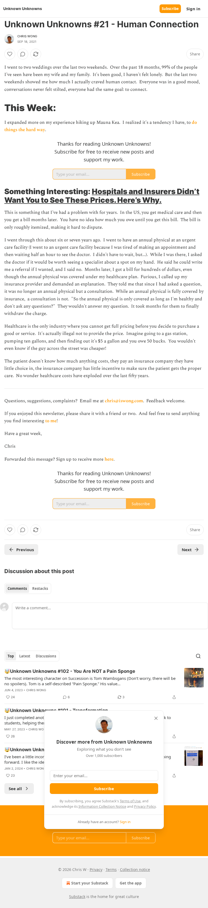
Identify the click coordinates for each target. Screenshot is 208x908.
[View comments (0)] (22, 54)
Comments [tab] (17, 588)
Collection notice (135, 869)
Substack (77, 896)
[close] (156, 718)
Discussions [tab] (46, 656)
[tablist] (27, 588)
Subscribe (170, 8)
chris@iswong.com (124, 400)
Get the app (131, 883)
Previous (25, 549)
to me (51, 420)
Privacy (96, 869)
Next (187, 549)
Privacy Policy (145, 806)
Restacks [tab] (40, 588)
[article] (104, 684)
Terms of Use (130, 801)
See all (15, 788)
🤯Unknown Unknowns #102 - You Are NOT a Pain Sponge (69, 671)
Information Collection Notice (102, 806)
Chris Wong (27, 36)
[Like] (9, 54)
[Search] (198, 656)
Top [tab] (11, 656)
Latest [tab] (24, 656)
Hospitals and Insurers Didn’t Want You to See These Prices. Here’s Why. (101, 196)
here (109, 459)
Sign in (193, 8)
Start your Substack (89, 883)
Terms (111, 869)
